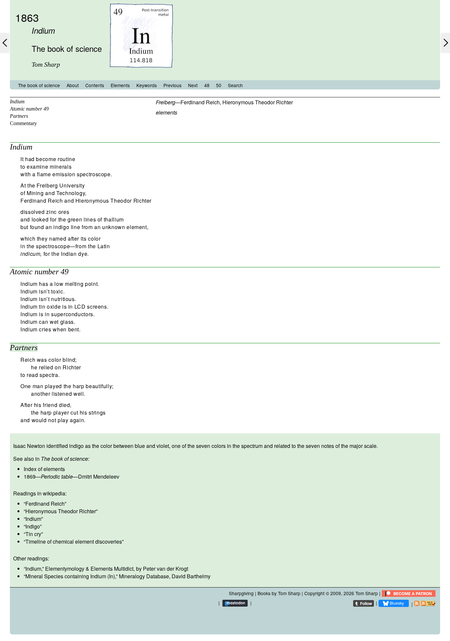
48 (207, 85)
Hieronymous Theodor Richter (257, 102)
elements (166, 112)
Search (235, 85)
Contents (94, 85)
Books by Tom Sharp (279, 593)
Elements (120, 85)
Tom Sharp (366, 593)
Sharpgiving (241, 593)
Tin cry (33, 534)
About (73, 85)
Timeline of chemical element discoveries (73, 541)
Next (193, 85)
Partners (19, 116)
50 (218, 85)
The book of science (39, 85)
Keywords (146, 85)
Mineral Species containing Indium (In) (70, 576)
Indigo (32, 526)
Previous (172, 85)
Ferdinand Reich (200, 102)
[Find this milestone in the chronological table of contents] (141, 74)
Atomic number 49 (29, 109)
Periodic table (57, 476)
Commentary (23, 123)
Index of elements (44, 469)
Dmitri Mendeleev (98, 476)
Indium (17, 101)
